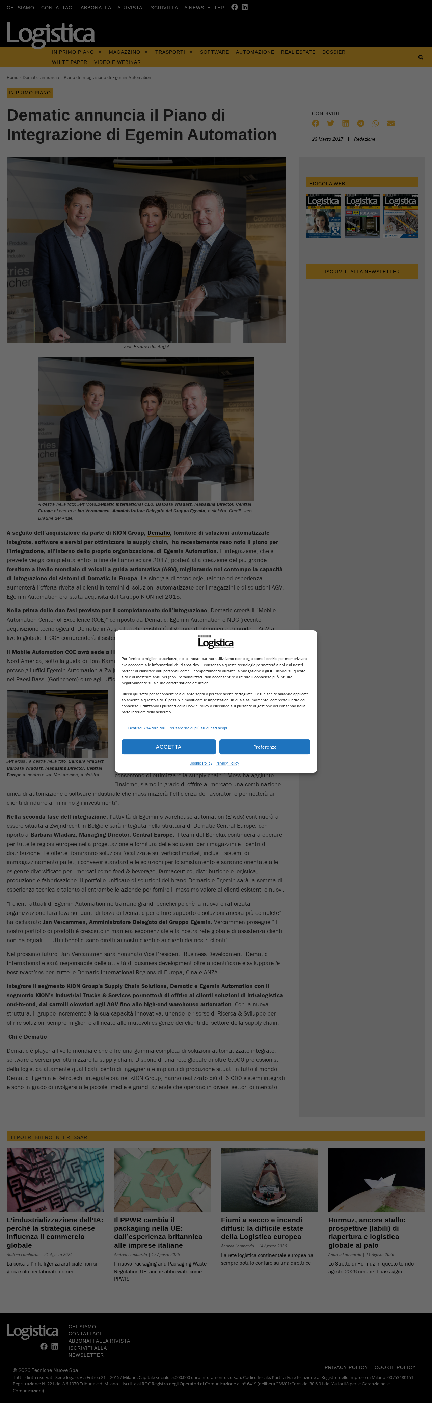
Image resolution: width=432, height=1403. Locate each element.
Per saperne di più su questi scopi (198, 727)
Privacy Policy (227, 763)
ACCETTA (169, 747)
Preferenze (265, 747)
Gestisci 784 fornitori (146, 727)
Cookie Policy (201, 763)
